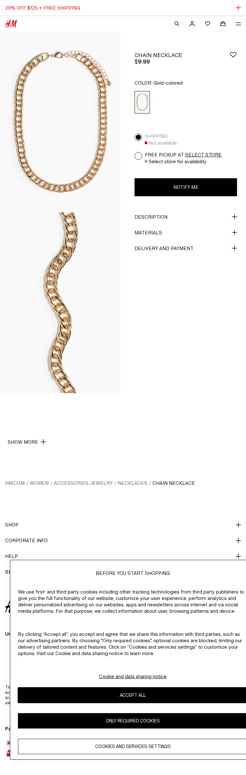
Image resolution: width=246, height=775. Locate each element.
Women (39, 483)
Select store (203, 154)
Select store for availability (178, 161)
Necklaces (132, 483)
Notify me (186, 187)
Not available (163, 143)
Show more (23, 442)
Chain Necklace (173, 483)
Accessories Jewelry (83, 483)
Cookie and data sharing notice (133, 676)
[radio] (142, 102)
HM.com (15, 483)
